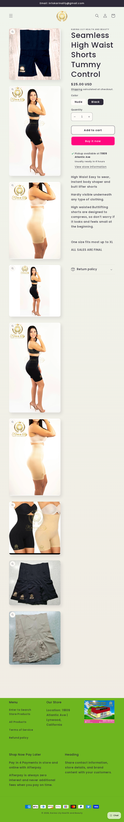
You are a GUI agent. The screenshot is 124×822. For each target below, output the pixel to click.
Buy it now (93, 141)
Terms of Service (21, 730)
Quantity (76, 109)
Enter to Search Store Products (20, 712)
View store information (91, 167)
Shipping (76, 89)
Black (95, 102)
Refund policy (18, 738)
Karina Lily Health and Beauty (66, 813)
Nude (78, 102)
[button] (11, 16)
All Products (17, 722)
